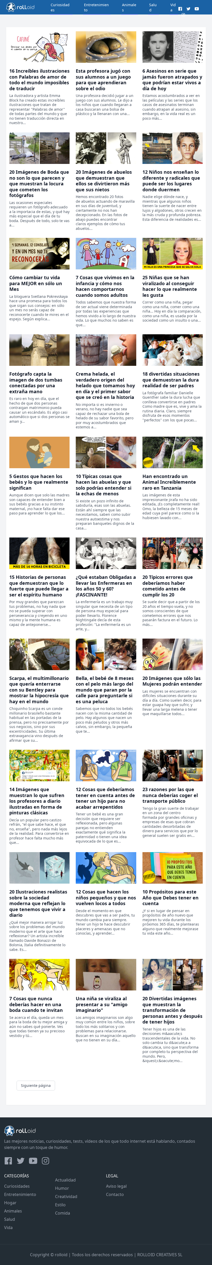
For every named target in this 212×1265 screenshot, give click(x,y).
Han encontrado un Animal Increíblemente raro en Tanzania (169, 482)
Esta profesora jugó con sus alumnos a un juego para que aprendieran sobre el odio (103, 80)
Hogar (10, 1203)
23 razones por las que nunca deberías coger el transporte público (170, 795)
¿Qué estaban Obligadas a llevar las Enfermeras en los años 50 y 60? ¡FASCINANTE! (106, 586)
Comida (62, 1213)
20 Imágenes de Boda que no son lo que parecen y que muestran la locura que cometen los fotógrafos (39, 183)
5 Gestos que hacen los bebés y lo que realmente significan (38, 482)
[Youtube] (197, 9)
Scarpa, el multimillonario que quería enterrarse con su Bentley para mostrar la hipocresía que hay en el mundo (39, 690)
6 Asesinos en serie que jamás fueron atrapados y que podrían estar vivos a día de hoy (172, 80)
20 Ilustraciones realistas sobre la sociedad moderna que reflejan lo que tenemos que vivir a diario (38, 903)
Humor (62, 1188)
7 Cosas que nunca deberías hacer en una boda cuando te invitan (36, 1004)
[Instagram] (183, 15)
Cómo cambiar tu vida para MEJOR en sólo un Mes (35, 283)
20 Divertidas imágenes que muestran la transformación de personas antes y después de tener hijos (172, 1010)
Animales (13, 1211)
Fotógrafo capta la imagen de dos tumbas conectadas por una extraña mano (35, 383)
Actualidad (65, 1180)
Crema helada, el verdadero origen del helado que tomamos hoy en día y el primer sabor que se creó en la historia (105, 385)
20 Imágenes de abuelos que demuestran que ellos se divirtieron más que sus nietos (104, 181)
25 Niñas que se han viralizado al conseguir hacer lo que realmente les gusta (169, 286)
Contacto (115, 1194)
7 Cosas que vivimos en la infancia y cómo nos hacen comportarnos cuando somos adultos (105, 286)
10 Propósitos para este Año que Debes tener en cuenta (170, 897)
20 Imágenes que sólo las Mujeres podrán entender (172, 681)
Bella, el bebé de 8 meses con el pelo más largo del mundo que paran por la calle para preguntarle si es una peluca (105, 690)
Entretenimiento (20, 1194)
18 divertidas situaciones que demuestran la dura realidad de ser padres (171, 380)
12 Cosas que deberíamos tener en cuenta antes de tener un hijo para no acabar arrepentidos (105, 798)
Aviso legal (116, 1186)
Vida (8, 1227)
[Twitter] (188, 9)
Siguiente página (36, 1085)
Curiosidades (17, 1186)
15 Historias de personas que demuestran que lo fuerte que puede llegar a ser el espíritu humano (39, 586)
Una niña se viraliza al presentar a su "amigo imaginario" (101, 1004)
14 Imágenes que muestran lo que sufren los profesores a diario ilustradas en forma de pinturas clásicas (36, 801)
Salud (9, 1219)
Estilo (60, 1205)
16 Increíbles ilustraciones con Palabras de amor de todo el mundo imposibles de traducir (39, 80)
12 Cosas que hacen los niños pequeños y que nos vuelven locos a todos (106, 897)
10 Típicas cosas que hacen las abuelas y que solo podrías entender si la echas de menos (103, 485)
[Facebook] (180, 9)
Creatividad (66, 1196)
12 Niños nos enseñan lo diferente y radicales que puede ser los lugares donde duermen (171, 181)
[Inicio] (22, 7)
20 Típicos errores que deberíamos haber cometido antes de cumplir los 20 (167, 586)
